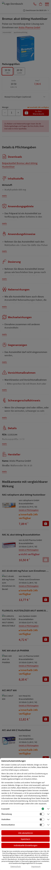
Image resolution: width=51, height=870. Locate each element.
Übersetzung (6, 814)
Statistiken (5, 819)
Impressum (36, 866)
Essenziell (5, 809)
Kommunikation (8, 825)
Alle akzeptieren (25, 833)
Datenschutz (15, 866)
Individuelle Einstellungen (25, 845)
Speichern (25, 839)
